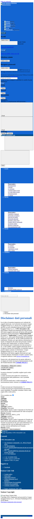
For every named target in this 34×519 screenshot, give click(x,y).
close (2, 165)
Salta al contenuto (6, 1)
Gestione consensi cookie (11, 485)
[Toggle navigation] (15, 157)
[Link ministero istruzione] (9, 3)
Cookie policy (8, 474)
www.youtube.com (6, 395)
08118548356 (11, 446)
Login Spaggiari (14, 76)
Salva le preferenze (15, 429)
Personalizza (4, 365)
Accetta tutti (7, 367)
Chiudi (3, 88)
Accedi (3, 33)
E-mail (20, 70)
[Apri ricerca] (19, 143)
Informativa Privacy (10, 477)
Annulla (3, 133)
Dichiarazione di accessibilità (12, 482)
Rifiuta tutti (15, 365)
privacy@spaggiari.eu (23, 356)
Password (20, 44)
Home (6, 312)
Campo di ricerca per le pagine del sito (12, 294)
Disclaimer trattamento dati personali (11, 502)
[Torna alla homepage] (17, 135)
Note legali (7, 476)
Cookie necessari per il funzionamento (12, 387)
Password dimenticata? (7, 47)
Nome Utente (22, 42)
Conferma (9, 133)
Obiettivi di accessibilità (11, 484)
